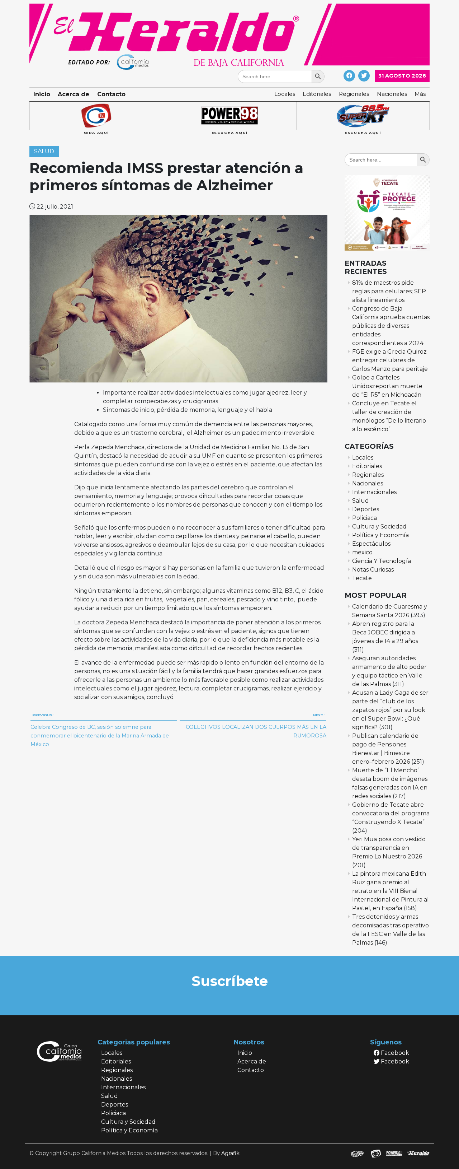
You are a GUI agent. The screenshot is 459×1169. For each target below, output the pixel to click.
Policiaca (364, 517)
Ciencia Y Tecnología (381, 561)
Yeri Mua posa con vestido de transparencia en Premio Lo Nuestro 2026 (389, 848)
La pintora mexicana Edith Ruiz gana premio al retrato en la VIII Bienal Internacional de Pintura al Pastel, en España (390, 891)
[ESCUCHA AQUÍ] (229, 116)
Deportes (365, 509)
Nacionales (392, 93)
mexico (362, 552)
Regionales (354, 93)
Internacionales (374, 492)
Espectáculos (371, 543)
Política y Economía (380, 535)
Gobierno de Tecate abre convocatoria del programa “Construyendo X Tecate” (391, 813)
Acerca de (73, 94)
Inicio (41, 94)
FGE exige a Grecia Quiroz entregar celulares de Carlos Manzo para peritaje (390, 360)
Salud (44, 151)
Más (420, 93)
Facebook (394, 1052)
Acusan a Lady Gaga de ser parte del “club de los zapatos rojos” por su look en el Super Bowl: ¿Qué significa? (390, 710)
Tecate (362, 578)
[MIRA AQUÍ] (96, 116)
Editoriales (317, 93)
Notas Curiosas (373, 569)
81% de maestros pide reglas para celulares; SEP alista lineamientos (389, 291)
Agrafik (230, 1153)
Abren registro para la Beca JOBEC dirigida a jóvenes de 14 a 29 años (385, 632)
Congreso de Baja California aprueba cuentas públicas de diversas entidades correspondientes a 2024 (391, 325)
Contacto (111, 94)
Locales (284, 93)
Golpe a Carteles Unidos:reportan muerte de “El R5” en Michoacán (387, 386)
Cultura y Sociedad (379, 526)
